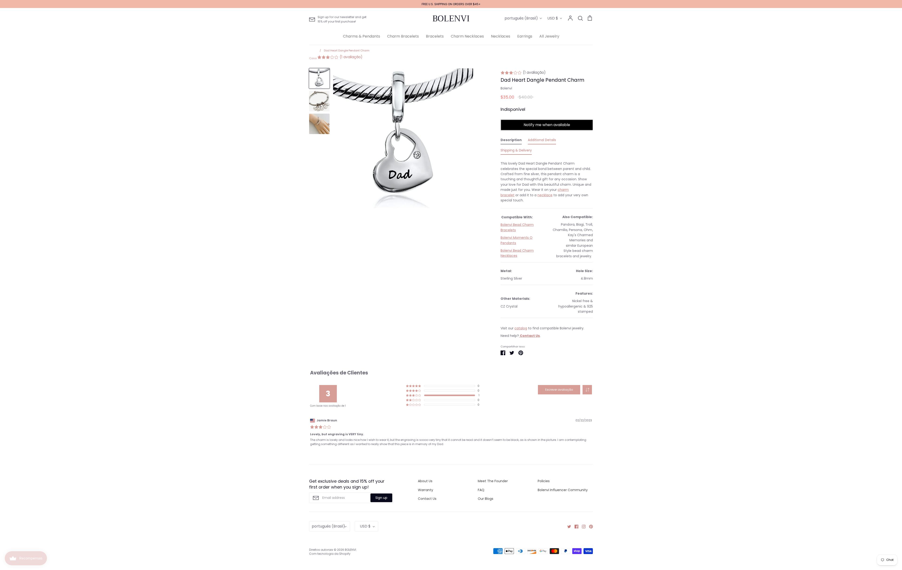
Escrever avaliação (559, 390)
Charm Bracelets (403, 36)
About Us (425, 481)
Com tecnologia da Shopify (329, 554)
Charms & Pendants (361, 36)
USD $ (552, 18)
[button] (587, 389)
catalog (520, 328)
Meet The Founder (493, 481)
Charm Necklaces (467, 36)
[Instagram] (582, 526)
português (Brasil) (521, 18)
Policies (544, 481)
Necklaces (500, 36)
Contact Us (427, 498)
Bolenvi (506, 88)
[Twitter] (567, 526)
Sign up (381, 497)
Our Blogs (485, 498)
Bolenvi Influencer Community (563, 490)
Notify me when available (547, 124)
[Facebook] (574, 526)
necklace (544, 195)
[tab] (511, 140)
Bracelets (435, 36)
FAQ (481, 490)
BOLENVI (451, 18)
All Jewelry (549, 36)
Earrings (524, 36)
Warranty (425, 490)
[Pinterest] (589, 526)
